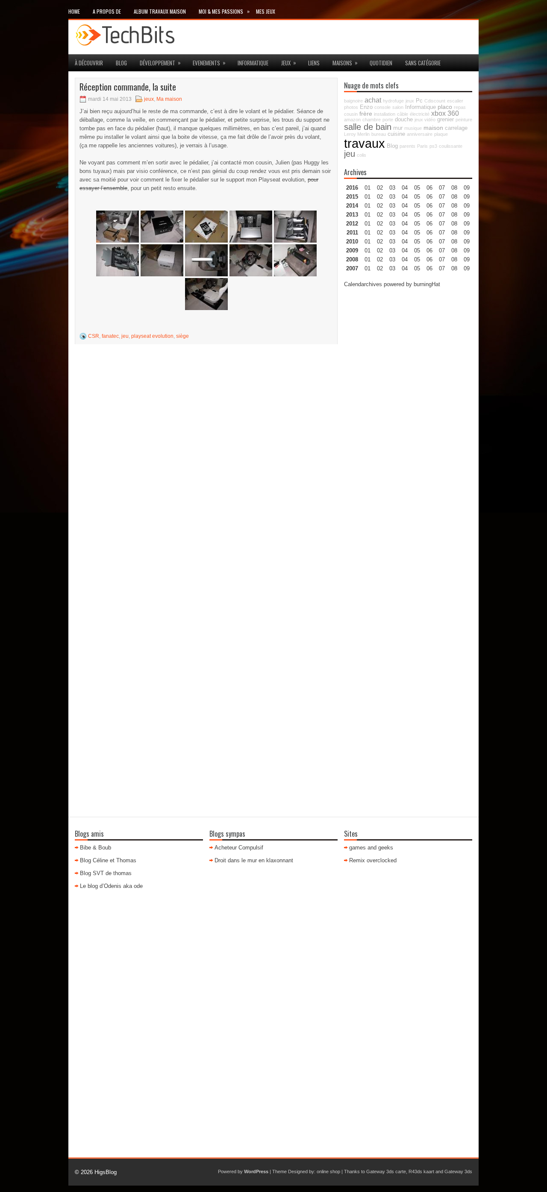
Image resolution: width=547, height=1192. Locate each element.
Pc (419, 101)
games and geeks (371, 847)
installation (384, 114)
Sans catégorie (423, 63)
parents (407, 146)
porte (387, 119)
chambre (371, 119)
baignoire (353, 100)
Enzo (366, 107)
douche (404, 120)
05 (417, 214)
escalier (455, 100)
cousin (351, 114)
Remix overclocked (373, 860)
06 (429, 205)
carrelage (456, 128)
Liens (314, 63)
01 (368, 188)
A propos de (107, 11)
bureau (378, 134)
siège (182, 336)
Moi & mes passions (224, 11)
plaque (441, 134)
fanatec (110, 336)
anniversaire (419, 134)
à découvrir (89, 63)
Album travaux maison (160, 11)
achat (373, 100)
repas (460, 107)
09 (467, 196)
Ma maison (169, 99)
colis (361, 155)
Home (74, 11)
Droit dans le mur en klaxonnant (254, 860)
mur (398, 128)
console (382, 107)
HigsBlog (105, 1172)
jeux (288, 62)
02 (380, 188)
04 (405, 188)
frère (365, 113)
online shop (328, 1171)
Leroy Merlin (357, 134)
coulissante (450, 146)
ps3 (433, 146)
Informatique (253, 63)
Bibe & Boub (95, 847)
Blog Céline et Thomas (108, 860)
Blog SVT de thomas (106, 873)
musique (413, 128)
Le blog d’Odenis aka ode (111, 886)
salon (397, 107)
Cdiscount (434, 100)
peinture (464, 119)
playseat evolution (152, 336)
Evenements (209, 62)
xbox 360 (445, 113)
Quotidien (381, 63)
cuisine (396, 134)
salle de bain (367, 127)
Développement (160, 62)
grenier (445, 120)
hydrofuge (393, 100)
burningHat (427, 284)
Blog (121, 63)
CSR (93, 336)
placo (445, 106)
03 (392, 188)
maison (433, 127)
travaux (364, 143)
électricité (419, 114)
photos (351, 107)
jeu (125, 336)
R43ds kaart (421, 1171)
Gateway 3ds (458, 1171)
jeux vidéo (425, 119)
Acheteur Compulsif (239, 847)
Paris (422, 146)
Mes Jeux (265, 11)
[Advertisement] (408, 424)
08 (454, 205)
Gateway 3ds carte (386, 1171)
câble (402, 114)
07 (442, 205)
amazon (352, 119)
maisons (345, 62)
